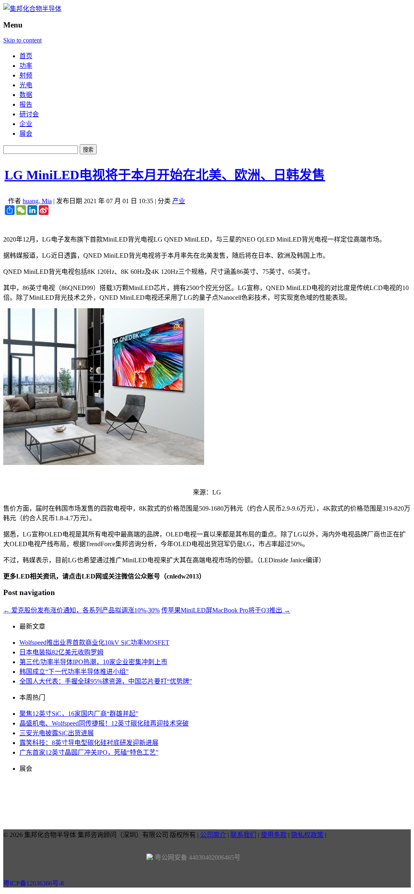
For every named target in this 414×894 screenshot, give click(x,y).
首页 (25, 56)
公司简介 (213, 834)
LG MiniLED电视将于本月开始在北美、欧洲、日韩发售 (164, 175)
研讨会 (29, 114)
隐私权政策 (307, 834)
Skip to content (22, 40)
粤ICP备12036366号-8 (33, 883)
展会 (25, 133)
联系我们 (243, 834)
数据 (25, 94)
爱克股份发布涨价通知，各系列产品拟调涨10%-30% (81, 610)
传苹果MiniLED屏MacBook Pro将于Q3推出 (225, 610)
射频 (25, 75)
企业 (25, 123)
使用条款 (274, 834)
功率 (25, 65)
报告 (25, 104)
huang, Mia (37, 201)
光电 (25, 85)
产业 (178, 201)
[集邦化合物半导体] (32, 8)
